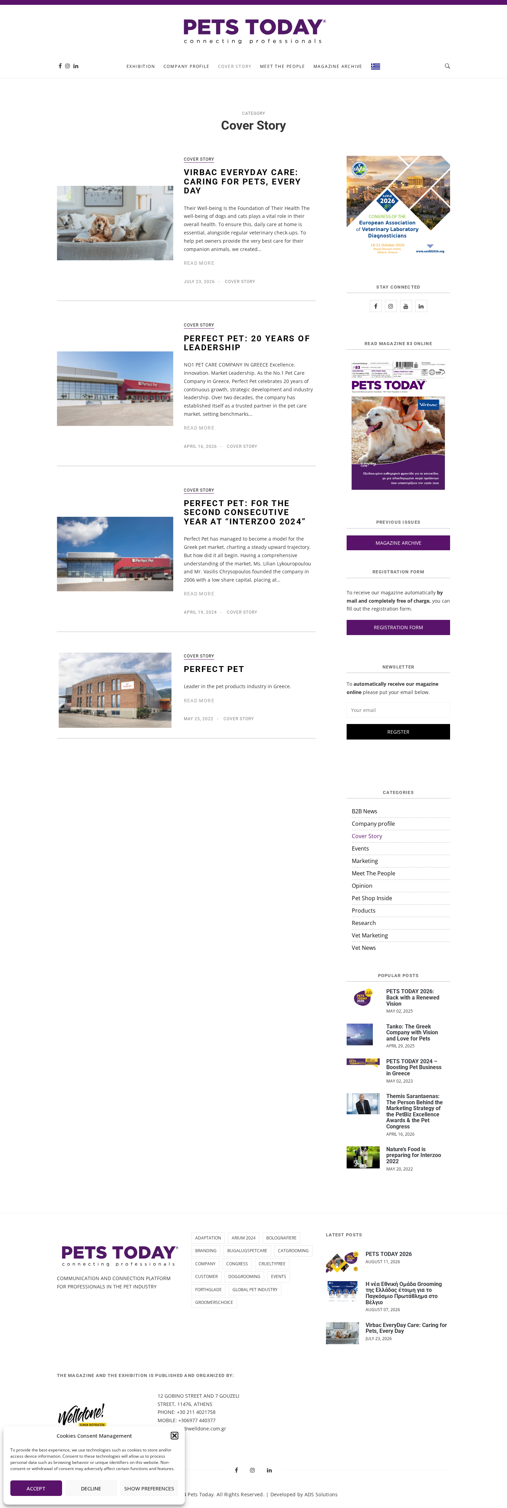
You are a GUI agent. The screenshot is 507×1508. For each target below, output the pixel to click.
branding (206, 1251)
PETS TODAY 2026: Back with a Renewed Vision (412, 997)
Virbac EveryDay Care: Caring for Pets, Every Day (242, 181)
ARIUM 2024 (244, 1238)
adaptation (208, 1238)
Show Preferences (149, 1488)
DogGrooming (244, 1276)
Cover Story (235, 66)
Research (364, 923)
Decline (91, 1488)
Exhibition (141, 66)
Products (364, 910)
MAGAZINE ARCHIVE (398, 543)
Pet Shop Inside (372, 898)
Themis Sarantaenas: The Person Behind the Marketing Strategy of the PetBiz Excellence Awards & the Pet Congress (414, 1111)
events (278, 1276)
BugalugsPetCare (247, 1251)
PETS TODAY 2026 (389, 1254)
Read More (199, 263)
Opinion (362, 885)
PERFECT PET (214, 669)
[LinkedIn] (421, 306)
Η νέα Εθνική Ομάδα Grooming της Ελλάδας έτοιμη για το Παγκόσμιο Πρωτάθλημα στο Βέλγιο (404, 1293)
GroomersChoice (214, 1302)
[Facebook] (60, 66)
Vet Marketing (370, 935)
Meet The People (282, 66)
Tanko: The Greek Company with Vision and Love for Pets (412, 1032)
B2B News (364, 811)
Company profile (186, 66)
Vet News (364, 948)
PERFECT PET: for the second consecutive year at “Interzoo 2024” (245, 512)
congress (237, 1264)
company (205, 1264)
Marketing (365, 861)
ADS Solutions (321, 1494)
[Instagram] (67, 66)
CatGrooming (293, 1251)
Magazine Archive (338, 66)
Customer (206, 1276)
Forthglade (208, 1290)
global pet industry (255, 1290)
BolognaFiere (281, 1238)
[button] (174, 1435)
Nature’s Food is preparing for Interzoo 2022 (413, 1155)
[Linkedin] (76, 66)
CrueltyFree (272, 1264)
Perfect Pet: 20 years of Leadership (247, 343)
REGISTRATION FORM (398, 627)
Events (360, 848)
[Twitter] (406, 306)
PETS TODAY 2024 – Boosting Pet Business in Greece (413, 1067)
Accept (36, 1488)
